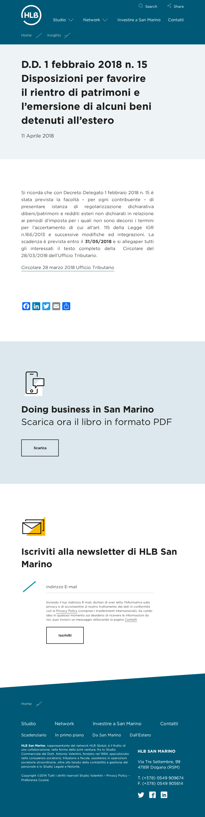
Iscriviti (65, 635)
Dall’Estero (140, 735)
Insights (54, 35)
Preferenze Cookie (35, 780)
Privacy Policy (66, 611)
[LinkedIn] (164, 795)
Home (26, 35)
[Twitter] (141, 795)
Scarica (40, 448)
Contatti (176, 19)
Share (179, 6)
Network (91, 19)
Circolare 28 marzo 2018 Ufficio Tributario (67, 267)
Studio (59, 19)
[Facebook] (152, 795)
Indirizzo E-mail (61, 586)
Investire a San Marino (139, 19)
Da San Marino (106, 735)
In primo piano (69, 735)
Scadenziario (33, 735)
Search (151, 6)
